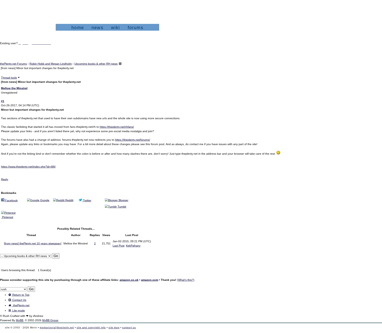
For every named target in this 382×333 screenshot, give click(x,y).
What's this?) (186, 279)
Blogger (123, 200)
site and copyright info (91, 327)
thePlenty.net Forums (13, 63)
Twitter (86, 200)
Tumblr (121, 206)
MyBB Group (50, 320)
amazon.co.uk (129, 279)
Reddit (68, 200)
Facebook (11, 200)
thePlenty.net (20, 305)
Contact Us (19, 300)
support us (129, 327)
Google (44, 200)
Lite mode (18, 310)
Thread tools (9, 77)
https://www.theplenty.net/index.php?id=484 (28, 166)
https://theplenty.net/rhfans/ (117, 126)
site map (114, 327)
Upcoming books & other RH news (96, 63)
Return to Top (20, 294)
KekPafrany (133, 245)
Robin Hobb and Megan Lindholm (50, 63)
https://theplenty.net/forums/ (132, 139)
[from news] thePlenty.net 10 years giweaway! (32, 243)
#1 (2, 101)
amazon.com (149, 279)
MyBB (19, 320)
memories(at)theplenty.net (57, 327)
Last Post (118, 245)
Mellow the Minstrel (14, 88)
